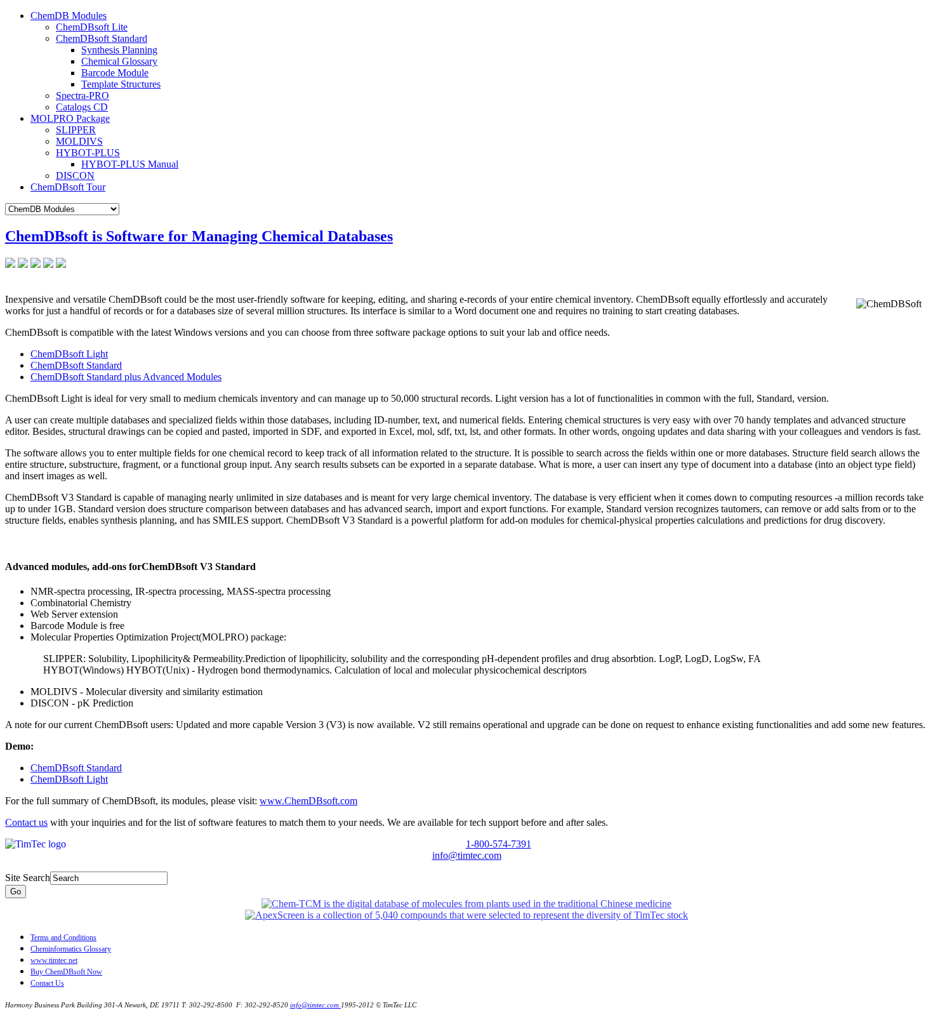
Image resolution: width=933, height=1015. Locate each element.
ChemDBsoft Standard (76, 365)
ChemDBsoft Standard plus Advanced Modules (126, 376)
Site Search (27, 877)
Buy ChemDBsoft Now (66, 971)
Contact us (26, 822)
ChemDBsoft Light (69, 353)
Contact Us (47, 983)
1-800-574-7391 (498, 844)
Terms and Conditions (63, 937)
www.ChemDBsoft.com (308, 800)
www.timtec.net (53, 960)
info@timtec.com (466, 855)
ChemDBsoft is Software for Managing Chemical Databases (199, 236)
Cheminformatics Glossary (70, 949)
